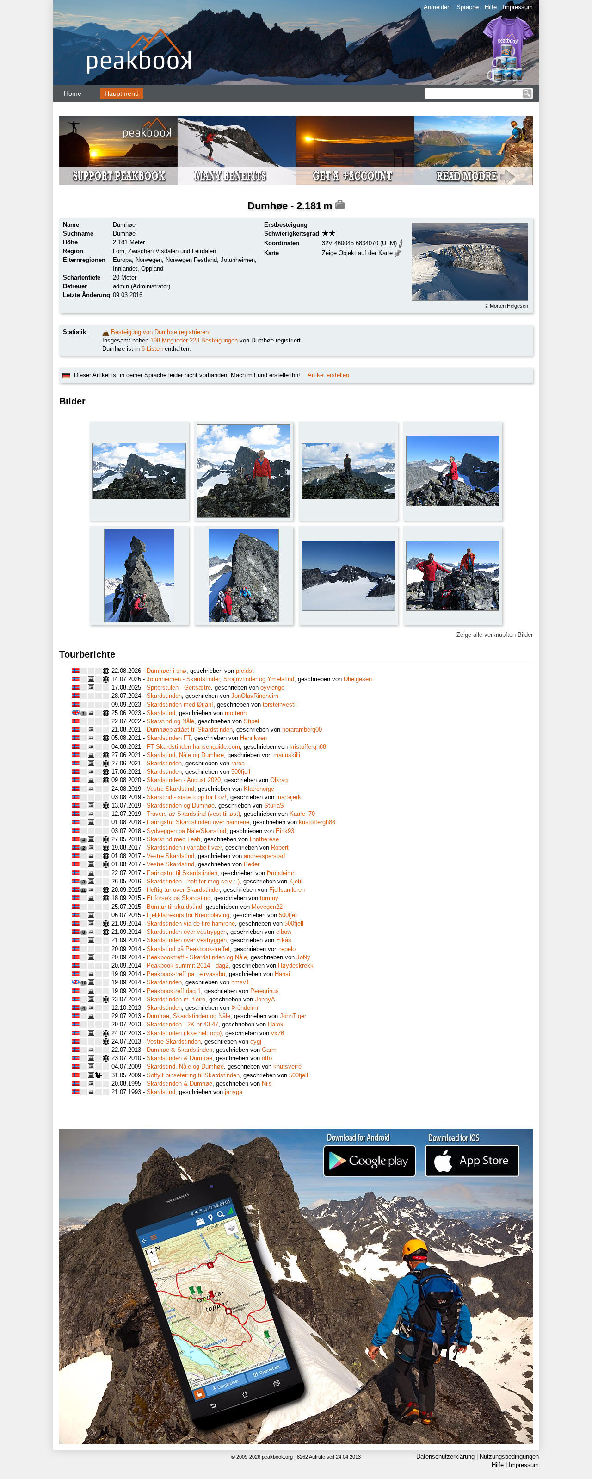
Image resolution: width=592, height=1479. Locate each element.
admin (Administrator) (141, 286)
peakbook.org (277, 1457)
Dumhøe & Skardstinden (179, 1049)
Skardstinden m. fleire (176, 999)
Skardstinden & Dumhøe (179, 1058)
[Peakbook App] (296, 1286)
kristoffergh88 (308, 746)
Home (72, 93)
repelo (287, 948)
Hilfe (491, 7)
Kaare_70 (302, 813)
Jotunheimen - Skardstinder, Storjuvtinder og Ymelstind (220, 679)
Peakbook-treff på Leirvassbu (186, 973)
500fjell (240, 771)
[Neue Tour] (105, 332)
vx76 (277, 1033)
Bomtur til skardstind (174, 906)
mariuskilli (286, 755)
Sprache (467, 7)
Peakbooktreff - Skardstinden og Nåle (197, 957)
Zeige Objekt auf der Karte (357, 252)
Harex (276, 1024)
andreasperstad (264, 855)
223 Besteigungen (214, 340)
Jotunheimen (238, 259)
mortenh (236, 712)
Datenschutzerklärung (445, 1456)
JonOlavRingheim (254, 695)
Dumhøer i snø (166, 670)
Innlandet (125, 268)
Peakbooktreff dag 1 (174, 991)
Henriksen (253, 737)
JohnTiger (293, 1016)
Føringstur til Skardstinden (182, 873)
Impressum (518, 7)
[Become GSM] (296, 150)
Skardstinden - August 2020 (184, 780)
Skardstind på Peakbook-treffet (188, 948)
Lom (118, 251)
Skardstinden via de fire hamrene (191, 923)
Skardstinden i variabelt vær (184, 847)
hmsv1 (240, 982)
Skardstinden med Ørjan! (180, 704)
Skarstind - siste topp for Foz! (187, 797)
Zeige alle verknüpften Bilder (494, 634)
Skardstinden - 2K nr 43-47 (182, 1024)
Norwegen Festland (191, 259)
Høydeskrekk (296, 965)
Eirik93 (285, 830)
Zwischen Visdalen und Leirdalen (172, 251)
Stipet (251, 721)
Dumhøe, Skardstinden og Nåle (188, 1016)
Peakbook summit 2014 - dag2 (187, 965)
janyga (233, 1091)
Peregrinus (264, 991)
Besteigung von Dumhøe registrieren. (160, 332)
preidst (245, 670)
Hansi (282, 973)
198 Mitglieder (169, 340)
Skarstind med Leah (173, 839)
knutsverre (287, 1066)
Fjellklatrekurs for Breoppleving (188, 915)
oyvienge (272, 687)
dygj (255, 1041)
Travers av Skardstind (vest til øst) (193, 813)
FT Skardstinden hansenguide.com (193, 746)
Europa (122, 259)
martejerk (288, 797)
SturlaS (274, 805)
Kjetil (295, 881)
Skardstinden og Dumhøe (181, 805)
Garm (269, 1049)
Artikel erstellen (328, 375)
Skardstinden (164, 695)
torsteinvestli (280, 704)
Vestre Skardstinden (174, 1041)
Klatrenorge (259, 788)
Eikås (283, 940)
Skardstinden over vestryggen (187, 931)
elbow (283, 931)
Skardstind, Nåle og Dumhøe (185, 755)
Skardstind (161, 712)
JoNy (303, 957)
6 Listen (152, 348)
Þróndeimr (280, 873)
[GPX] (401, 242)
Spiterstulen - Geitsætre (179, 687)
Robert (280, 847)
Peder (251, 864)
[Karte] (398, 252)
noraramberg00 (302, 729)
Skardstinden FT (169, 737)
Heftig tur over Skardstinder (183, 889)
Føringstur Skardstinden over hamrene (198, 822)
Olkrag (279, 780)
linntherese (264, 839)
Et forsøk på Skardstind (178, 898)
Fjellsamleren (287, 889)
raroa (238, 763)
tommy (269, 898)
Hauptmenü (122, 93)
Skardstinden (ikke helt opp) (184, 1033)
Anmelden (437, 7)
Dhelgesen (358, 679)
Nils (267, 1083)
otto (267, 1058)
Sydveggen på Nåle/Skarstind (186, 830)
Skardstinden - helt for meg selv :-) (193, 881)
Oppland (152, 268)
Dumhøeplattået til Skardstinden (190, 729)
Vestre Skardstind (170, 788)
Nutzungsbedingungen (509, 1456)
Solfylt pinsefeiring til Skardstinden (193, 1075)
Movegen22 (267, 906)
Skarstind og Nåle (170, 721)
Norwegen (149, 259)
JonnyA (265, 999)
